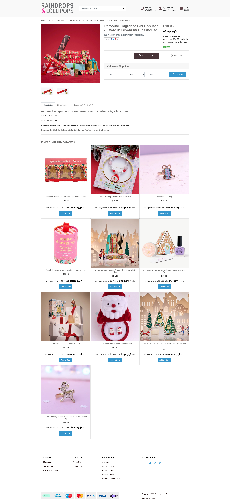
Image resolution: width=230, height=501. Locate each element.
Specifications (63, 105)
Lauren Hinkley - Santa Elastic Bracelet (115, 196)
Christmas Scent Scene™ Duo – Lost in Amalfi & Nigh (115, 271)
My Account (48, 462)
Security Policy (108, 474)
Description (48, 105)
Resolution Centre (50, 470)
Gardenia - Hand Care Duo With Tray (65, 343)
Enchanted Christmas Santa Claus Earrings (115, 343)
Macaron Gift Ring (164, 196)
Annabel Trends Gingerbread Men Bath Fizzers (66, 196)
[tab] (48, 105)
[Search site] (123, 8)
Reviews (77, 105)
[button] (148, 8)
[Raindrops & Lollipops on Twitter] (150, 463)
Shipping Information (111, 479)
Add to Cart (148, 55)
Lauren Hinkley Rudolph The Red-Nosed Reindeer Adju (65, 417)
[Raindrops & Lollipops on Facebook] (145, 463)
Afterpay (105, 462)
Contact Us (77, 466)
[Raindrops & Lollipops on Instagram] (155, 463)
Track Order (48, 466)
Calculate (178, 74)
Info (84, 208)
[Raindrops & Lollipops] (58, 8)
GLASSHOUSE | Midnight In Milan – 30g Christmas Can (164, 344)
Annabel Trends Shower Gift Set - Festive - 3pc (66, 270)
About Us (77, 462)
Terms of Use (107, 483)
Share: (108, 39)
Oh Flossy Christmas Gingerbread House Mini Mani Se (164, 271)
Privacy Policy (108, 466)
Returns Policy (108, 470)
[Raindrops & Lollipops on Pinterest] (160, 463)
